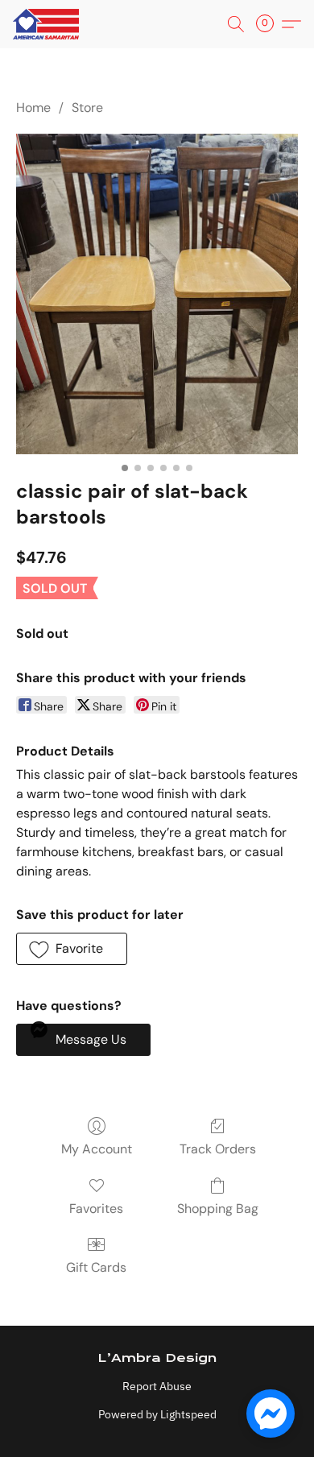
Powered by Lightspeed (157, 1414)
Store (87, 107)
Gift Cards (96, 1267)
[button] (47, 24)
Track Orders (218, 1148)
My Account (96, 1148)
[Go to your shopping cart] (270, 24)
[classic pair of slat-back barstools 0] (157, 294)
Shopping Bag (217, 1208)
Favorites (96, 1208)
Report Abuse (157, 1386)
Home (33, 107)
